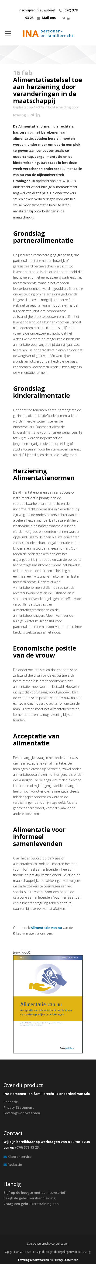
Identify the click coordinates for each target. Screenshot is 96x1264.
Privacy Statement (18, 1107)
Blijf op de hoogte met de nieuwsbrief (34, 1192)
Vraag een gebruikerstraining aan (31, 1204)
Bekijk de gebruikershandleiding (29, 1198)
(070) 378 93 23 (27, 1147)
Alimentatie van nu (46, 927)
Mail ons (49, 17)
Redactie (10, 1102)
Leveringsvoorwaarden (21, 1113)
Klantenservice (19, 1156)
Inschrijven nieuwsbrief (37, 10)
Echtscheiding (59, 107)
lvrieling (19, 115)
